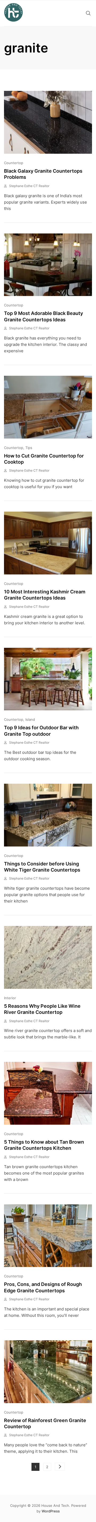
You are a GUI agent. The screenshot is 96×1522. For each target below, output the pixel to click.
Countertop (13, 163)
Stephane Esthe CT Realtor (29, 186)
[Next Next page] (60, 1467)
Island (30, 719)
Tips (28, 448)
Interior (10, 998)
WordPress (51, 1511)
